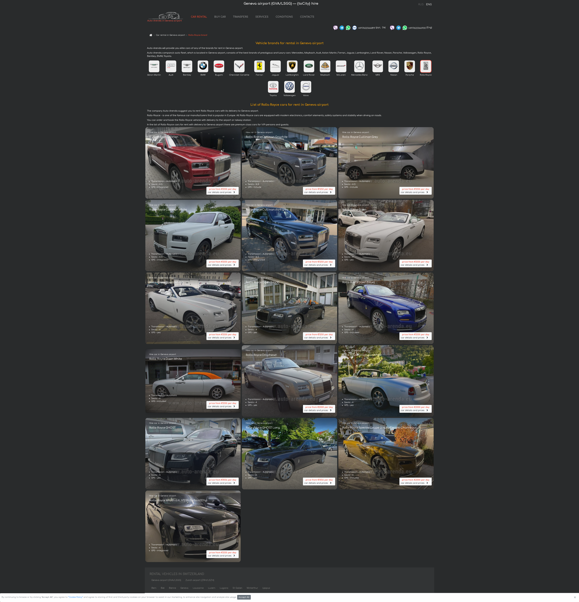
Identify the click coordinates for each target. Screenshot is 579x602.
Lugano (224, 588)
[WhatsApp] (348, 27)
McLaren (341, 75)
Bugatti (219, 75)
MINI (378, 75)
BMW (203, 75)
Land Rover (309, 75)
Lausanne (198, 588)
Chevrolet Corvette (239, 75)
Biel (163, 588)
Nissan (393, 75)
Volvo (306, 95)
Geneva (184, 588)
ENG (429, 4)
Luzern (211, 588)
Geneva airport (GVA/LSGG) (166, 580)
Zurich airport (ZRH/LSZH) (199, 580)
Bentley (187, 75)
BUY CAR (220, 17)
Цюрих (266, 588)
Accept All (244, 597)
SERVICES (261, 17)
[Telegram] (342, 27)
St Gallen (237, 588)
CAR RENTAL (199, 17)
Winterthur (252, 588)
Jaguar (275, 75)
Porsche (410, 75)
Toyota (273, 95)
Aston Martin (154, 75)
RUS (421, 4)
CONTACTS (307, 17)
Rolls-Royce (426, 75)
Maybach (325, 75)
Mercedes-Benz (359, 75)
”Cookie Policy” (75, 597)
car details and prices (222, 190)
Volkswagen (289, 95)
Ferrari (259, 75)
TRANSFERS (240, 17)
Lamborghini (292, 75)
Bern (153, 588)
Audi (171, 75)
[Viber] (335, 27)
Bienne (172, 588)
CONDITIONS (284, 17)
